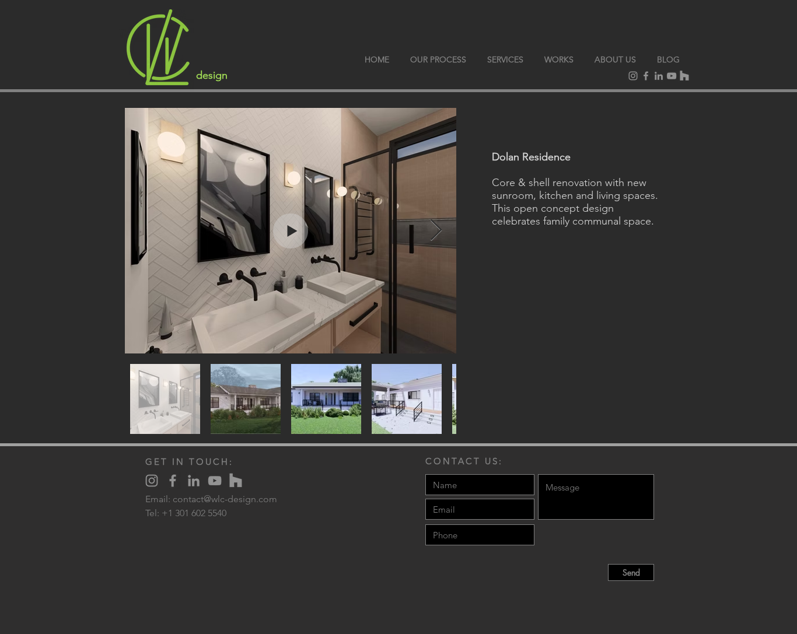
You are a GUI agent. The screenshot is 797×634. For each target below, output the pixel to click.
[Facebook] (646, 76)
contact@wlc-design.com (225, 499)
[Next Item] (436, 230)
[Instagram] (633, 76)
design (212, 75)
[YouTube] (671, 76)
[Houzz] (684, 76)
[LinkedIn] (659, 76)
